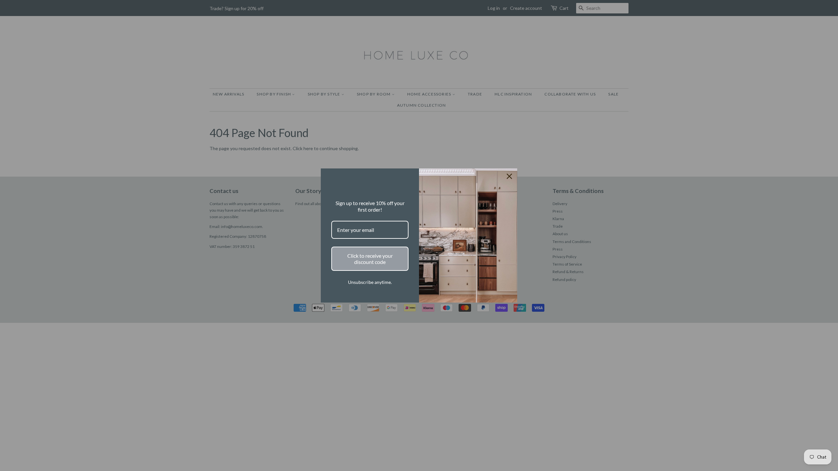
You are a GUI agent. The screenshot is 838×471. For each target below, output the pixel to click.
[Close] (509, 176)
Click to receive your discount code (370, 259)
